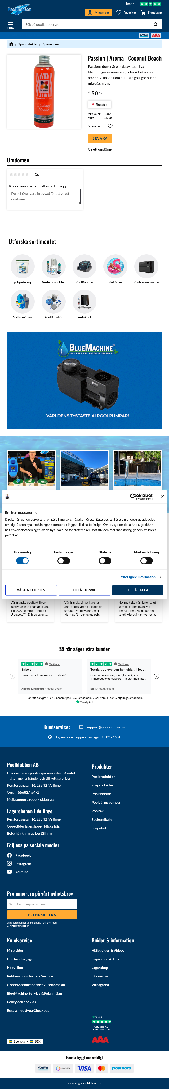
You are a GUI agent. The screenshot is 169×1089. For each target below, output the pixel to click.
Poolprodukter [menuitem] (103, 776)
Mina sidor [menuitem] (15, 950)
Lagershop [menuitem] (100, 967)
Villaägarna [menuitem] (100, 984)
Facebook (23, 855)
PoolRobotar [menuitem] (101, 793)
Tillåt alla (138, 590)
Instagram (23, 863)
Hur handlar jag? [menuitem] (19, 959)
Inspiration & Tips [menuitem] (105, 959)
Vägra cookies (31, 590)
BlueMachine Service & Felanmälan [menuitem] (34, 993)
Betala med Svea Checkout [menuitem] (28, 1010)
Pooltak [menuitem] (98, 811)
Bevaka (100, 138)
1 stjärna (11, 174)
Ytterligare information (138, 577)
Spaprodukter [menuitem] (103, 785)
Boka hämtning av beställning (29, 833)
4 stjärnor (23, 174)
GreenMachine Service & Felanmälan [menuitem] (36, 984)
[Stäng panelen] (162, 496)
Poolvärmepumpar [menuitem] (106, 802)
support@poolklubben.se (106, 727)
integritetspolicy (20, 925)
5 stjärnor (27, 174)
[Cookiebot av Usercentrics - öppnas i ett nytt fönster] (133, 496)
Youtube (22, 872)
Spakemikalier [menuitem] (103, 819)
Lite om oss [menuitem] (100, 976)
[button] (11, 24)
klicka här (51, 826)
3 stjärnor (19, 174)
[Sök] (156, 24)
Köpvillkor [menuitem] (15, 967)
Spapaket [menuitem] (99, 828)
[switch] (63, 560)
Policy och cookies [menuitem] (21, 1002)
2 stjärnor (15, 174)
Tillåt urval (84, 590)
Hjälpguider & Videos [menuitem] (108, 950)
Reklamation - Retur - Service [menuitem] (30, 976)
